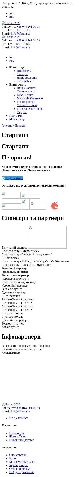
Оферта (22, 112)
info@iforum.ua (20, 33)
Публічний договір (21, 440)
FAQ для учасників (29, 108)
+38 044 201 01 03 (28, 26)
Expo (12, 458)
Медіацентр (17, 119)
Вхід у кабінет (26, 88)
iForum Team (25, 81)
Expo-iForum (25, 94)
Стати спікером (27, 105)
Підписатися (14, 178)
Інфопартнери (26, 101)
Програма (15, 115)
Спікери (22, 74)
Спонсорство (25, 91)
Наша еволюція (27, 77)
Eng (11, 16)
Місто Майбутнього (30, 98)
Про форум (24, 70)
